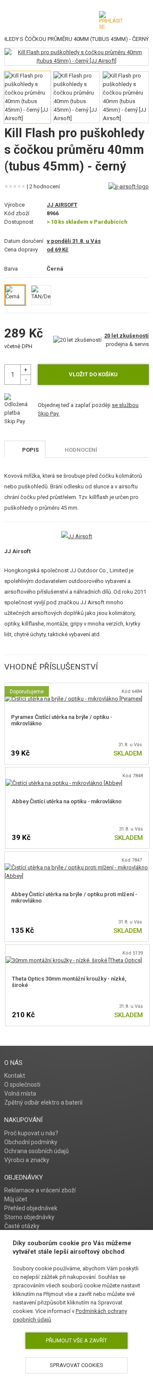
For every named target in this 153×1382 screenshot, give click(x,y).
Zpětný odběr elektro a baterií (43, 1102)
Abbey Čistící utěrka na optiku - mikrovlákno (67, 801)
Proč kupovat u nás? (31, 1133)
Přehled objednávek (30, 1208)
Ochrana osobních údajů (36, 1151)
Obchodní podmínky (30, 1142)
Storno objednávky (29, 1217)
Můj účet (15, 1199)
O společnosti (22, 1084)
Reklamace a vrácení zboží (40, 1190)
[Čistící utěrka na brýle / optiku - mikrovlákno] (73, 698)
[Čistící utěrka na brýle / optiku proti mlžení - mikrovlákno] (76, 867)
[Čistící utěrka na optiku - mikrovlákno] (64, 783)
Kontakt (14, 1075)
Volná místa (20, 1093)
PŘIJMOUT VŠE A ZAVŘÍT (76, 1340)
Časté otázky (22, 1226)
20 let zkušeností (126, 335)
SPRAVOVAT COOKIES (76, 1365)
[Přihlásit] (111, 20)
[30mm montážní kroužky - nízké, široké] (74, 960)
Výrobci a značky (26, 1160)
